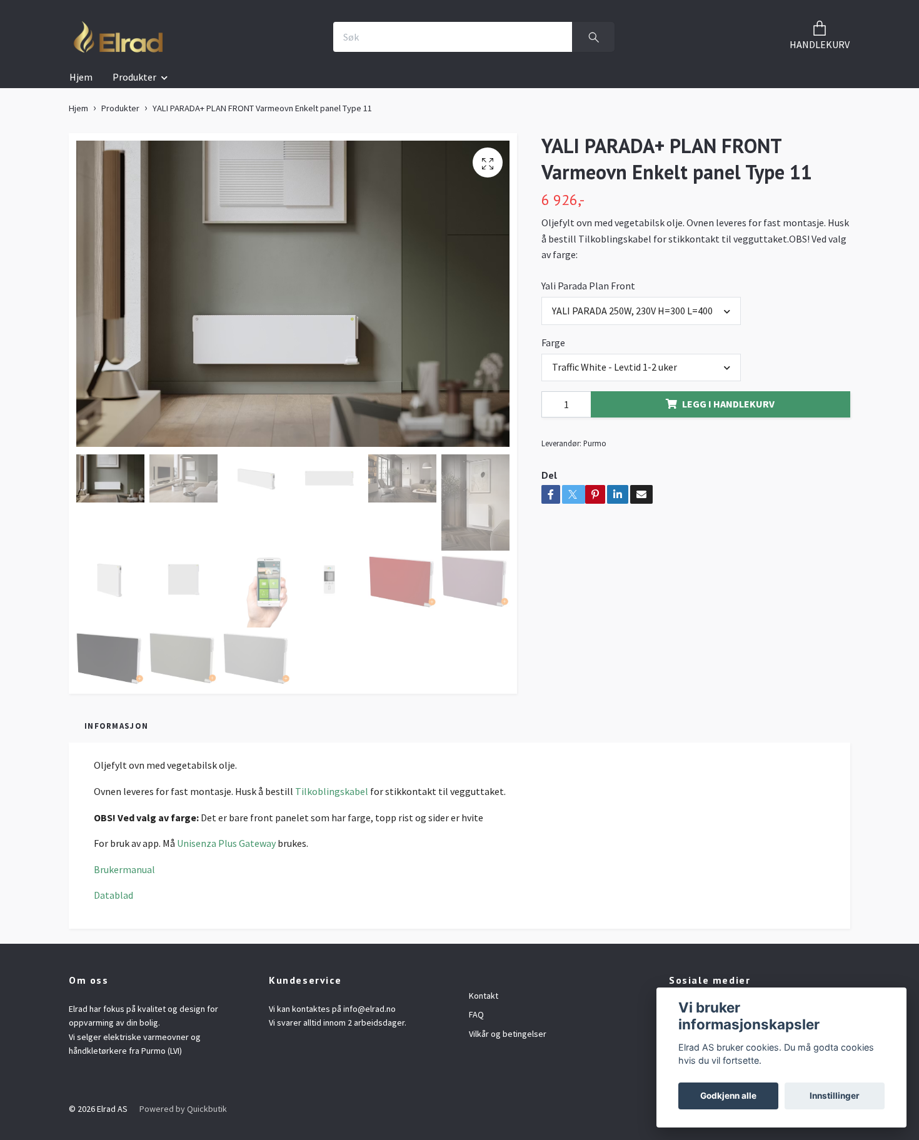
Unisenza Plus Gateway (226, 843)
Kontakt (483, 995)
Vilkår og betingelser (507, 1033)
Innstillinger (835, 1096)
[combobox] (641, 310)
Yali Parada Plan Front (588, 285)
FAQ (476, 1014)
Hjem (81, 77)
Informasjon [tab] (116, 726)
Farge (553, 342)
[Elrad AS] (118, 37)
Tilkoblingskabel (331, 791)
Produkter (134, 77)
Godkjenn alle (728, 1096)
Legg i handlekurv (728, 404)
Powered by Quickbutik (183, 1108)
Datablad (113, 895)
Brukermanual (124, 869)
